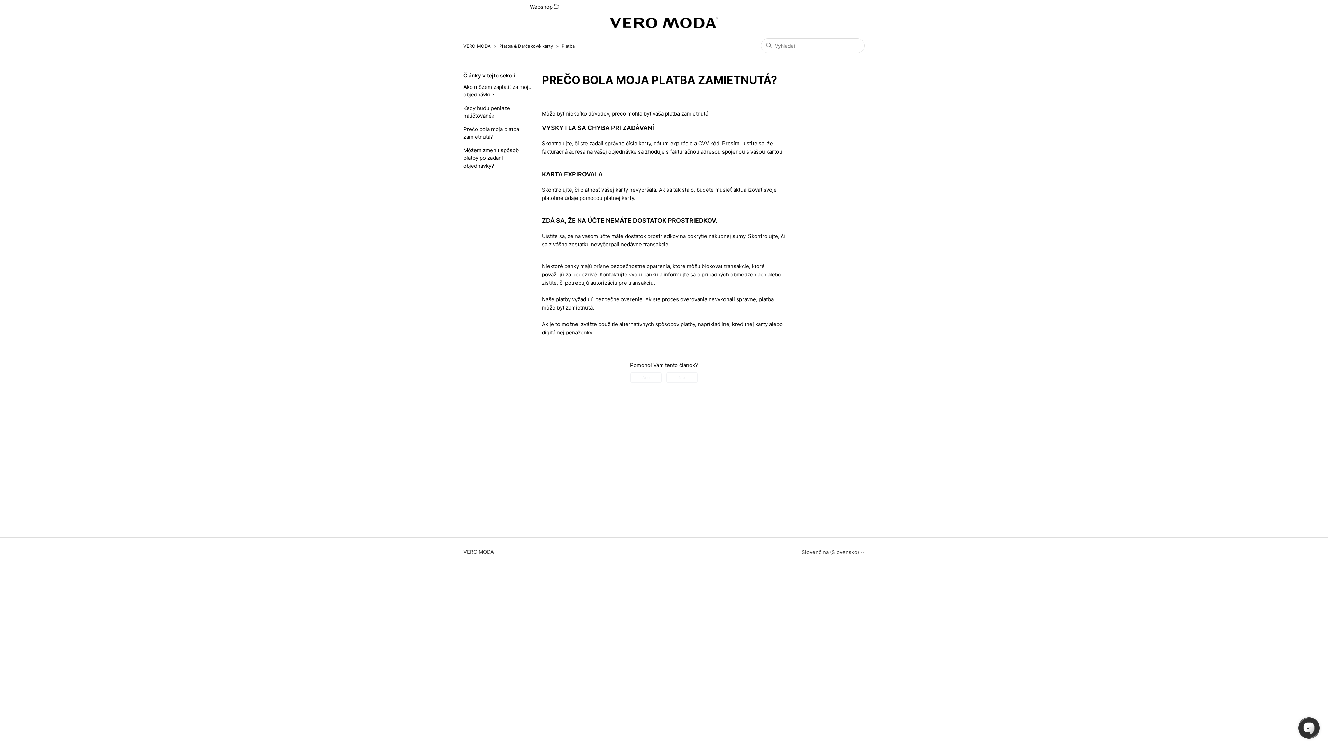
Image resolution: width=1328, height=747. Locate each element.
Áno (646, 377)
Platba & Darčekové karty (526, 46)
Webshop (542, 6)
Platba (568, 46)
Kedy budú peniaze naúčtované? (486, 112)
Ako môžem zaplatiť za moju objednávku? (497, 91)
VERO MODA (477, 46)
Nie (682, 377)
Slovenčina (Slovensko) (831, 552)
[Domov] (664, 22)
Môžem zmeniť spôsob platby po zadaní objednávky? (491, 158)
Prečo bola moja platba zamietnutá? (491, 133)
